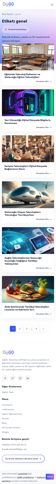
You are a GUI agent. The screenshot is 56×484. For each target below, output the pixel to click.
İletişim (5, 432)
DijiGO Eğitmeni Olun (12, 414)
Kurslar (5, 418)
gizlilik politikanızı (25, 477)
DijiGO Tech (8, 392)
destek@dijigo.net (18, 449)
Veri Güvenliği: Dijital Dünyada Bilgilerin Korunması (28, 121)
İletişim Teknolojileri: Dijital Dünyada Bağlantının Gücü (26, 167)
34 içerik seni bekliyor (16, 29)
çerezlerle (22, 473)
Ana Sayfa (7, 14)
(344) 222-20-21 (18, 444)
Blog (4, 423)
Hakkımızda (8, 409)
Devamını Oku (42, 81)
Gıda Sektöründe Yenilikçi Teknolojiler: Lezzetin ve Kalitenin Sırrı (27, 308)
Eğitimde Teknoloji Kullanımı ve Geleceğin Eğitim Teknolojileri (22, 76)
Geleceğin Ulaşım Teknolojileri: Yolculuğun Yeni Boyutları (23, 213)
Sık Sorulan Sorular (11, 427)
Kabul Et (50, 477)
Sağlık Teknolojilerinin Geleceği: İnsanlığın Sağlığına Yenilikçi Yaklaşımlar (23, 260)
